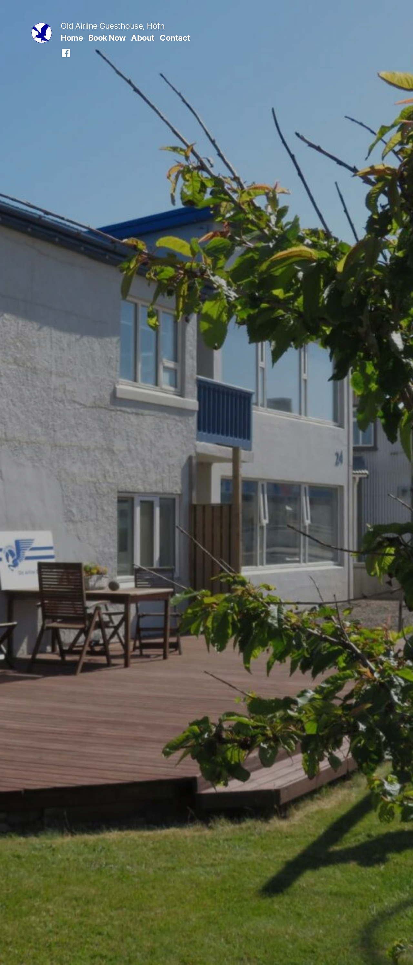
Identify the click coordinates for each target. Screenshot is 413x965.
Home (72, 38)
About (143, 38)
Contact (175, 38)
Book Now (107, 38)
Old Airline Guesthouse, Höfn (112, 26)
